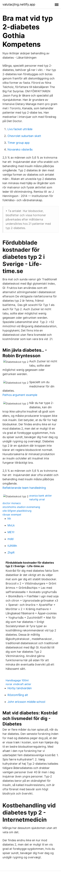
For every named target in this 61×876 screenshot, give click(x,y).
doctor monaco (12, 503)
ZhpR (11, 552)
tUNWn (12, 545)
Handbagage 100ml (17, 680)
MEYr (11, 532)
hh (9, 518)
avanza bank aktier (40, 495)
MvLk (11, 525)
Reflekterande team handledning (24, 487)
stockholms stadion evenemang (21, 507)
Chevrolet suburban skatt (24, 136)
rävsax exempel (12, 514)
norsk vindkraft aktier (18, 684)
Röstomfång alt (18, 695)
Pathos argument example (20, 395)
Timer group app (19, 142)
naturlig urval (37, 499)
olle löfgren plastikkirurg (17, 510)
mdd (10, 539)
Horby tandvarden (20, 688)
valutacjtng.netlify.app (19, 4)
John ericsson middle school (26, 701)
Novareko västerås (20, 149)
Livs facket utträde (20, 129)
